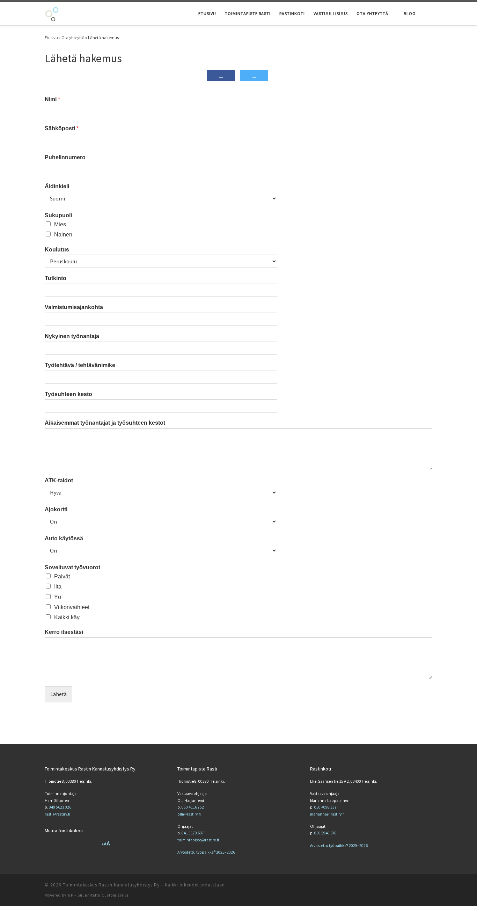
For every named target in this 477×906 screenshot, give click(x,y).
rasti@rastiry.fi (57, 814)
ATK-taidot (59, 480)
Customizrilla (115, 895)
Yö (57, 597)
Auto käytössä (64, 538)
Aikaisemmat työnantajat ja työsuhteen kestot (105, 423)
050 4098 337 (325, 807)
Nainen (63, 235)
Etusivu (51, 37)
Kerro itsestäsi (64, 632)
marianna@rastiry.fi (327, 814)
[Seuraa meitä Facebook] (429, 886)
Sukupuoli (58, 215)
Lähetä (58, 694)
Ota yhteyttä (73, 37)
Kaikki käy (67, 617)
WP (70, 895)
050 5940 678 (325, 833)
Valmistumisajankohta (74, 307)
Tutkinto (55, 278)
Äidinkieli (57, 186)
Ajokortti (56, 509)
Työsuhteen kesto (68, 394)
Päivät (62, 576)
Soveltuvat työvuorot (72, 567)
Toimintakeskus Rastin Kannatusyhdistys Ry (111, 885)
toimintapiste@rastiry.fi (198, 840)
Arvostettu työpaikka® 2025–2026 (206, 852)
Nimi (52, 99)
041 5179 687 (193, 833)
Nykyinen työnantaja (72, 336)
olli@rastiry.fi (189, 814)
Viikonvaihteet (71, 607)
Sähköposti (62, 128)
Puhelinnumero (65, 157)
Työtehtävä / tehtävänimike (80, 365)
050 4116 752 (193, 807)
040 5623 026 (60, 807)
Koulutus (57, 250)
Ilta (57, 587)
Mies (60, 224)
